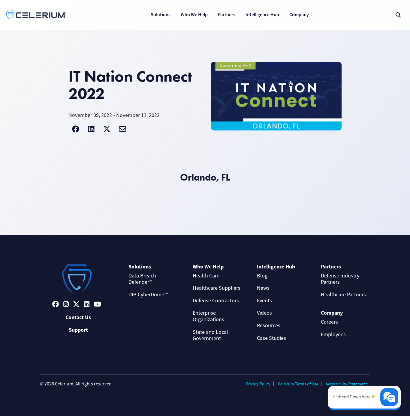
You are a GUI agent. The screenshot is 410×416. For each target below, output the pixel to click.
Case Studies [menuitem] (271, 338)
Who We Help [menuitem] (208, 266)
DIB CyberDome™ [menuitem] (147, 294)
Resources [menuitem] (268, 325)
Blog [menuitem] (262, 275)
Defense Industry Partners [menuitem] (340, 279)
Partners (226, 14)
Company (299, 14)
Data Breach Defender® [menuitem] (142, 279)
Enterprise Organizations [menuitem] (208, 316)
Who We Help (194, 14)
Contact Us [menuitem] (78, 317)
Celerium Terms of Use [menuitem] (298, 384)
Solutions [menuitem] (139, 266)
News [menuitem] (263, 288)
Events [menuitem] (264, 300)
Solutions (160, 14)
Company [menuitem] (332, 312)
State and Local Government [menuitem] (210, 335)
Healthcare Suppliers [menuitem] (216, 288)
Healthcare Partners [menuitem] (343, 294)
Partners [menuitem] (331, 266)
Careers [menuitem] (329, 322)
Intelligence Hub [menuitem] (276, 266)
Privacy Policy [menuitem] (258, 384)
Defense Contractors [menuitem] (216, 300)
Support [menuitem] (78, 330)
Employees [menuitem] (333, 334)
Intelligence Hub (262, 14)
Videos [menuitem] (264, 313)
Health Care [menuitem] (206, 275)
